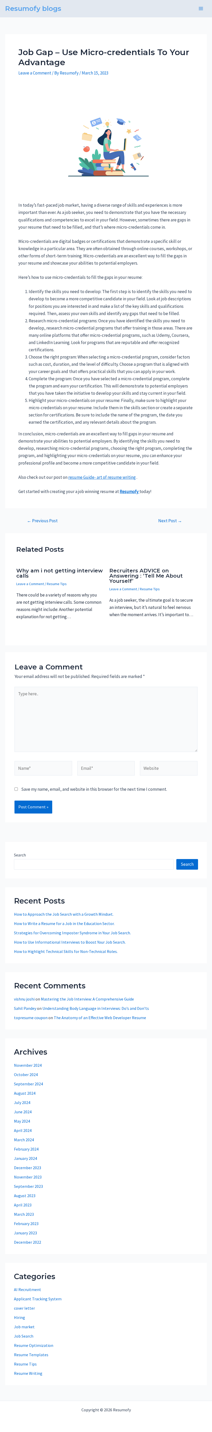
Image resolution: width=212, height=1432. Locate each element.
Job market (24, 1326)
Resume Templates (31, 1354)
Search (20, 854)
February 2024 (26, 1149)
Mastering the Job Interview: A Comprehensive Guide (87, 999)
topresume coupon (31, 1017)
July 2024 (22, 1102)
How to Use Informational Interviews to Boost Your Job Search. (70, 942)
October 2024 (26, 1074)
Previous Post (42, 521)
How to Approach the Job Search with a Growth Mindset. (63, 914)
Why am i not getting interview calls (59, 573)
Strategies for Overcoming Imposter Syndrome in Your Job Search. (72, 932)
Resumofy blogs (33, 8)
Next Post (170, 521)
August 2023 (24, 1195)
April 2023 (23, 1204)
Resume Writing (28, 1373)
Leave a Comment (34, 73)
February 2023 (26, 1223)
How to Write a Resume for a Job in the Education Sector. (64, 923)
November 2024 (28, 1065)
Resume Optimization (33, 1345)
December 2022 (27, 1242)
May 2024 (22, 1121)
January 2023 (25, 1232)
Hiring (19, 1317)
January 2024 (25, 1158)
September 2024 (28, 1083)
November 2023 (28, 1177)
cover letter (24, 1308)
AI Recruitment (27, 1289)
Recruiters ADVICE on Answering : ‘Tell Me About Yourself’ (146, 576)
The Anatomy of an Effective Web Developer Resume (100, 1017)
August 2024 (24, 1093)
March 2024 (24, 1139)
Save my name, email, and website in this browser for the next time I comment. (94, 789)
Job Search (23, 1336)
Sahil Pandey (25, 1008)
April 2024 (23, 1130)
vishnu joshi (24, 999)
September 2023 (28, 1186)
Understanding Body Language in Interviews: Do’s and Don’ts (95, 1008)
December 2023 (27, 1167)
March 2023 (24, 1214)
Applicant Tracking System (38, 1298)
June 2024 (23, 1111)
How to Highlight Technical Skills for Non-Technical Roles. (66, 951)
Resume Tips (57, 583)
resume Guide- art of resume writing (102, 477)
